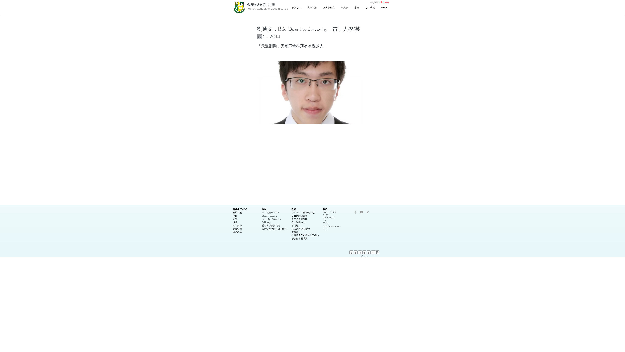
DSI (324, 220)
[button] (329, 7)
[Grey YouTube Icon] (361, 212)
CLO (325, 229)
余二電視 (266, 212)
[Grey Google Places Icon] (368, 212)
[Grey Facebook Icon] (355, 212)
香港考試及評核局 (271, 225)
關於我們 (237, 212)
